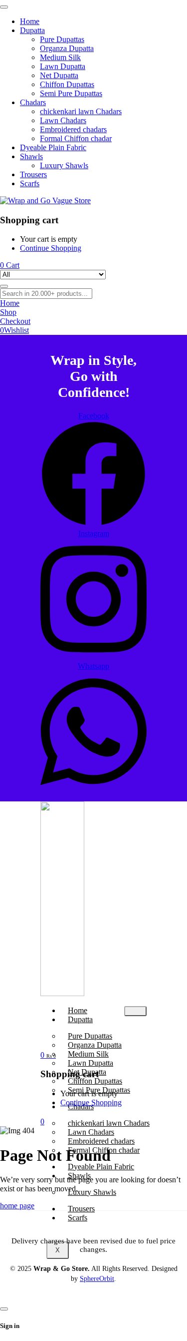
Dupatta (80, 1019)
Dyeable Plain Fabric (101, 1166)
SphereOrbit (97, 1278)
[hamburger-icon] (135, 1011)
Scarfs (77, 1217)
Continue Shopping (50, 248)
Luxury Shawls (92, 1192)
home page (17, 1205)
